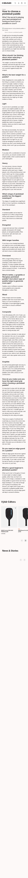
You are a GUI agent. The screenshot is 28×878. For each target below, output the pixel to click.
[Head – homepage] (7, 3)
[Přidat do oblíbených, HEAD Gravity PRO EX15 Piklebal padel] (15, 508)
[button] (15, 3)
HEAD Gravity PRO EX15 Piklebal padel (7, 531)
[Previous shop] (22, 540)
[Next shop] (25, 540)
